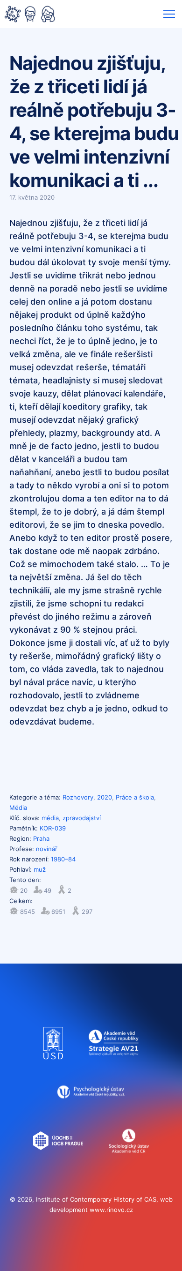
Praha (41, 838)
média (50, 818)
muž (40, 869)
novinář (46, 848)
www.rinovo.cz (111, 1209)
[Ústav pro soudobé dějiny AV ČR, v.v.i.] (53, 1064)
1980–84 (63, 859)
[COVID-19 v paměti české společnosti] (30, 15)
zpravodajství (82, 818)
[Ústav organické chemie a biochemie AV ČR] (58, 1161)
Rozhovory (78, 797)
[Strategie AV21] (113, 1064)
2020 (104, 797)
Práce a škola (135, 797)
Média (18, 807)
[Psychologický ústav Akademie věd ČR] (91, 1112)
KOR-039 (53, 828)
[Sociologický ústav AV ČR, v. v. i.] (129, 1161)
